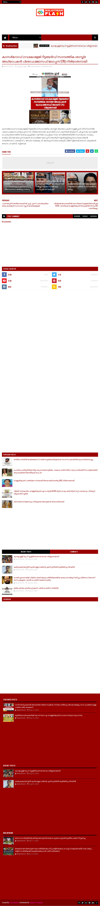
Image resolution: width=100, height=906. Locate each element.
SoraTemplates (14, 902)
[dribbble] (89, 2)
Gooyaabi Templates (36, 902)
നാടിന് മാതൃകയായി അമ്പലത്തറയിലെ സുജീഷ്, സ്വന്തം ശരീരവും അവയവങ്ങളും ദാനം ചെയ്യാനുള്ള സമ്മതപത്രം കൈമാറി (55, 706)
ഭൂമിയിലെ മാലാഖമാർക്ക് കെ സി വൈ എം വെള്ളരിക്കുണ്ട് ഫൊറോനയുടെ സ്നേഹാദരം (48, 715)
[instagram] (93, 2)
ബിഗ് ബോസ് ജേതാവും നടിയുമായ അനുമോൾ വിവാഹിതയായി (39, 501)
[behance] (96, 2)
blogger (77, 216)
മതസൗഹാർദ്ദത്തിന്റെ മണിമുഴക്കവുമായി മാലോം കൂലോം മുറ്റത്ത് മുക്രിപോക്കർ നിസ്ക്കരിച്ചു (50, 838)
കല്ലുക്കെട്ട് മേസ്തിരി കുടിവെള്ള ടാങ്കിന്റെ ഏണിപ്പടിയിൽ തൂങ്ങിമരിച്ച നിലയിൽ (44, 567)
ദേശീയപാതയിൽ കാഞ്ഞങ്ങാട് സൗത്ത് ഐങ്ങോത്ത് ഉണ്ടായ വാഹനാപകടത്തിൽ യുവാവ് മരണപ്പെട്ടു (53, 459)
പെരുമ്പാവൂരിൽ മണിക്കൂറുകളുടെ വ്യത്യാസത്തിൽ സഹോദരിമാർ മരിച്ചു (82, 186)
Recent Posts (26, 552)
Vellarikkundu (46, 66)
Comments (74, 552)
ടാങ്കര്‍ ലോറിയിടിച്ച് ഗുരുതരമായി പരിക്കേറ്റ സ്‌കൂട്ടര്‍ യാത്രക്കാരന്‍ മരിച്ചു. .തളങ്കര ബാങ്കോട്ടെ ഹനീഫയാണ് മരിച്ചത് (50, 185)
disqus (85, 216)
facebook (93, 216)
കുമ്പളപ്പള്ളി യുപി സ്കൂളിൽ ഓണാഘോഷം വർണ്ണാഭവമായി (65, 45)
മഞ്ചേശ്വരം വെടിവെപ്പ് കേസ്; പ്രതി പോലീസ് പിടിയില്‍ (36, 588)
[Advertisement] (50, 26)
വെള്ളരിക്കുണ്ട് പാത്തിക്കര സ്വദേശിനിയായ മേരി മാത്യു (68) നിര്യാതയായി (44, 480)
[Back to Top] (96, 902)
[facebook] (82, 2)
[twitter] (86, 2)
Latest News (35, 46)
